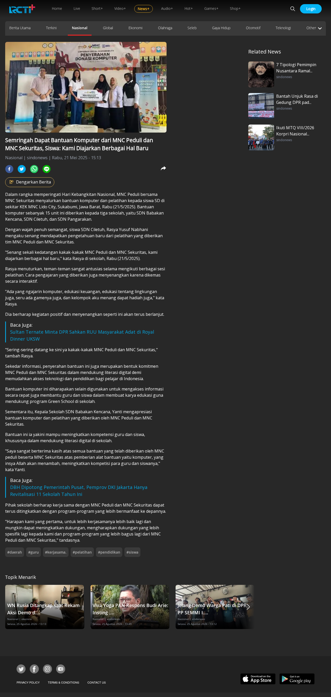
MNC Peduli (128, 194)
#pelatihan (82, 552)
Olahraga (165, 27)
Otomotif (253, 27)
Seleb (192, 27)
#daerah (14, 552)
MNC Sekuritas (19, 200)
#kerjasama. (55, 552)
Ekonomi (135, 27)
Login (310, 8)
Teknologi (283, 27)
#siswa (132, 552)
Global (108, 27)
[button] (248, 607)
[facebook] (9, 169)
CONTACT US (96, 682)
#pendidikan (109, 552)
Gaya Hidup (221, 27)
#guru (33, 552)
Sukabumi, (68, 207)
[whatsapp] (34, 169)
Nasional (79, 27)
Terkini (51, 27)
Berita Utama (20, 27)
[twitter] (22, 169)
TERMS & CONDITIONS (63, 682)
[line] (46, 169)
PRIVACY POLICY (28, 682)
